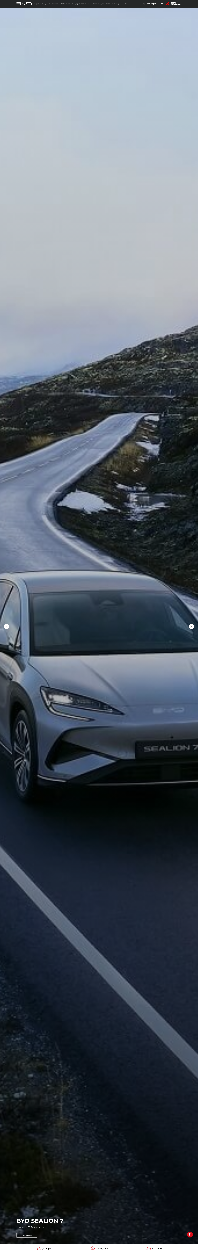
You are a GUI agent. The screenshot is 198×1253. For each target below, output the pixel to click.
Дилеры (46, 1248)
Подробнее (27, 1235)
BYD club (157, 1248)
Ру (126, 4)
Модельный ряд (40, 4)
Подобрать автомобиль (81, 4)
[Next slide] (191, 626)
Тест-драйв (102, 1248)
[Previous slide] (6, 626)
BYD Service (65, 4)
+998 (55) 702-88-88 (154, 4)
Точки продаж (98, 4)
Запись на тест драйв (114, 4)
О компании (53, 4)
